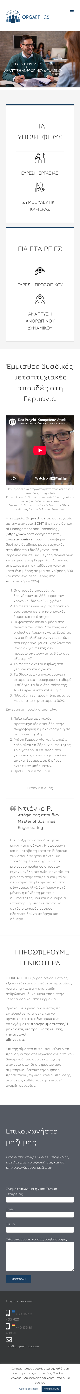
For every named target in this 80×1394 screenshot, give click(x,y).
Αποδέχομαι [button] (51, 1388)
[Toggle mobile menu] (72, 12)
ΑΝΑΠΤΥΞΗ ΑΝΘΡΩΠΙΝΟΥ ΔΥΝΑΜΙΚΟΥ (40, 320)
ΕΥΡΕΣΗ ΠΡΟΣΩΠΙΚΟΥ (40, 284)
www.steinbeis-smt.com (25, 539)
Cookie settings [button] (28, 1388)
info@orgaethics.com (23, 1346)
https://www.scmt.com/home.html (33, 534)
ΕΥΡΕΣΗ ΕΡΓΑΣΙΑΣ (40, 173)
